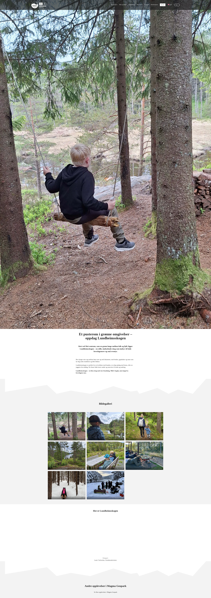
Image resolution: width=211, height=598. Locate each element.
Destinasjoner (154, 4)
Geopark (146, 4)
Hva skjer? (139, 4)
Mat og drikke (123, 4)
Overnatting (132, 4)
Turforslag (101, 560)
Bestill (162, 4)
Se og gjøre (114, 4)
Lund (95, 560)
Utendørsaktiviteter (111, 560)
